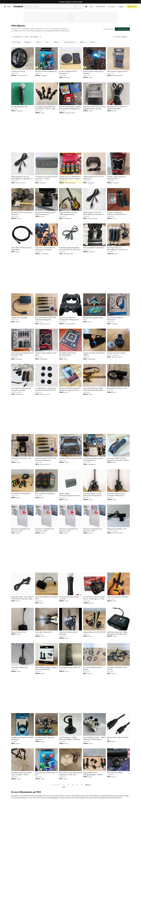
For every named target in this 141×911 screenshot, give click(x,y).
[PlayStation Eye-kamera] (118, 759)
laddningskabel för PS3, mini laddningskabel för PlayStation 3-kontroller (22, 178)
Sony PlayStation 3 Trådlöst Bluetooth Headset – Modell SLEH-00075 (70, 738)
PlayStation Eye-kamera (114, 772)
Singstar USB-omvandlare (19, 317)
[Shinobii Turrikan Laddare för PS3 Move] (46, 340)
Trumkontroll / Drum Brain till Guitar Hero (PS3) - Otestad (46, 178)
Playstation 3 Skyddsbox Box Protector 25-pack (44, 530)
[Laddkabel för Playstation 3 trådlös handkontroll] (22, 724)
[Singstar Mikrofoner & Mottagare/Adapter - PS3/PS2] (94, 759)
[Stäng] (139, 2)
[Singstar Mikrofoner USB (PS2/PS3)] (94, 619)
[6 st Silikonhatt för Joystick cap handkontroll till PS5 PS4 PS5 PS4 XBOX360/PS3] (46, 375)
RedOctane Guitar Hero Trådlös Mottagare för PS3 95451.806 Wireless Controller (117, 633)
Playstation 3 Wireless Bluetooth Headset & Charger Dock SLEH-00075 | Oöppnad (69, 389)
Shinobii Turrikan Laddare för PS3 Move (45, 354)
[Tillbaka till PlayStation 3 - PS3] (12, 36)
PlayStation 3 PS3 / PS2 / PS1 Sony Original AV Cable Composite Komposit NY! (94, 108)
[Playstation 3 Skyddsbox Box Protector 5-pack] (22, 516)
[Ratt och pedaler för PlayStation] (94, 234)
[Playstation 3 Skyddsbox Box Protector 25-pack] (46, 516)
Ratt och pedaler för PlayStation (93, 247)
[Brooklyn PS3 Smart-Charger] (118, 340)
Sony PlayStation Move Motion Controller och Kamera (21, 389)
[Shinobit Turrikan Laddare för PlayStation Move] (118, 163)
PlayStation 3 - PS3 (21, 37)
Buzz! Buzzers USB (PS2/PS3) (20, 493)
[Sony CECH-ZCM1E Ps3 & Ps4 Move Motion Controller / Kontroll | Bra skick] (118, 445)
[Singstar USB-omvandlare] (22, 304)
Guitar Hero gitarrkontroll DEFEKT (118, 597)
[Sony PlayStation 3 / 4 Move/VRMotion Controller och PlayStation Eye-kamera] (118, 234)
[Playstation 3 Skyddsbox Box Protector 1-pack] (70, 516)
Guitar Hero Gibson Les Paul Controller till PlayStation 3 (116, 494)
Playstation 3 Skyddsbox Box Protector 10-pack (92, 530)
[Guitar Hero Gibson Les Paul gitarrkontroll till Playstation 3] (94, 480)
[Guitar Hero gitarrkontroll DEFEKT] (118, 584)
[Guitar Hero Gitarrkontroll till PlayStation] (70, 619)
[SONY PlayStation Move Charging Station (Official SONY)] (46, 654)
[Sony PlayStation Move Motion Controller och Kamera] (22, 375)
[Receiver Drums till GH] (22, 619)
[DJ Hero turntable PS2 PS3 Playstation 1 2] (70, 58)
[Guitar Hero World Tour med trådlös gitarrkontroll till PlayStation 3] (70, 199)
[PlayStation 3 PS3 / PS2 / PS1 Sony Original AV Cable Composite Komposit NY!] (94, 93)
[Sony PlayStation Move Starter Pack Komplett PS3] (94, 445)
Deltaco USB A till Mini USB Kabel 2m (117, 738)
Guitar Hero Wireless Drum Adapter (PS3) (46, 598)
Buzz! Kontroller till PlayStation (45, 493)
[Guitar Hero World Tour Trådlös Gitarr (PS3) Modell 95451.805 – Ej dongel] (94, 375)
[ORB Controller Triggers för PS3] (118, 58)
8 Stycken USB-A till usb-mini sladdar (92, 668)
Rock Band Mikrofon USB (19, 106)
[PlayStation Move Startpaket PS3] (46, 58)
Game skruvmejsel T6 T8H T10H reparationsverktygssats (45, 318)
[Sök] (75, 6)
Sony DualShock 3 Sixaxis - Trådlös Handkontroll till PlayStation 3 (94, 738)
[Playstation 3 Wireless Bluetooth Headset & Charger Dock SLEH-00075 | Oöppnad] (70, 375)
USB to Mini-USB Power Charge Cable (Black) (21, 248)
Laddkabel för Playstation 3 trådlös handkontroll (22, 738)
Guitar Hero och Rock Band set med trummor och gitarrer (45, 248)
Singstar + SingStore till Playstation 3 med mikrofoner (116, 213)
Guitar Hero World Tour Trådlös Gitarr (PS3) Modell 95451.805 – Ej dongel (94, 389)
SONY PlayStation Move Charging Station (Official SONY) (46, 668)
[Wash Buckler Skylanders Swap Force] (94, 304)
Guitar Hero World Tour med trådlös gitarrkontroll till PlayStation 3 (68, 213)
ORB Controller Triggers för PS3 (117, 71)
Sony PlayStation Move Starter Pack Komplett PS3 (93, 459)
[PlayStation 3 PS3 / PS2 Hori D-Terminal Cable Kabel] (118, 93)
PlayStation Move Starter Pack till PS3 (46, 773)
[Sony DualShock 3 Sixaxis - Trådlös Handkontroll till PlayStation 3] (94, 724)
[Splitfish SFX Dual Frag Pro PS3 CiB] (70, 445)
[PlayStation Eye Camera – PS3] (118, 375)
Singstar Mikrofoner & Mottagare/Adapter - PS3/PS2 (93, 773)
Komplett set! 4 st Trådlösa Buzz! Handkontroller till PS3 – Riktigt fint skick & (70, 178)
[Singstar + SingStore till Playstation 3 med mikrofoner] (118, 199)
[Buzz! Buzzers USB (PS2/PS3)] (22, 480)
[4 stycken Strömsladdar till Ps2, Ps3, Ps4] (118, 654)
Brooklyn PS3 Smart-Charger (116, 353)
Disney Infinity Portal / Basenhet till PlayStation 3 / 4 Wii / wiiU (70, 773)
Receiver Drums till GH (18, 632)
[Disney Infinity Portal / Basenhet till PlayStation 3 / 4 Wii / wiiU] (70, 759)
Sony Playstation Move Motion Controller (69, 598)
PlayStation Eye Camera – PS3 (117, 388)
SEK (91, 6)
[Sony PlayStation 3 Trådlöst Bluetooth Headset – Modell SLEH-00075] (70, 724)
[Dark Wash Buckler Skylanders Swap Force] (46, 724)
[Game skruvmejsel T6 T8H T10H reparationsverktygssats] (46, 304)
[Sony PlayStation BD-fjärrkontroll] (70, 654)
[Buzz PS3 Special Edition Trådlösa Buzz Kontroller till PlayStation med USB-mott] (70, 93)
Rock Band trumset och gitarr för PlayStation (21, 213)
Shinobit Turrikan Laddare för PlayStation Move (116, 178)
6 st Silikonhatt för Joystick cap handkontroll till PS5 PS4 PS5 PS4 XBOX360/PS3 (46, 389)
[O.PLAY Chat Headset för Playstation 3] (118, 304)
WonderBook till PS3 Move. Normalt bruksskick (68, 354)
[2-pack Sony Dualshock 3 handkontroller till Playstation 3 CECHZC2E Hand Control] (70, 304)
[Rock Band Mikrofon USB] (22, 93)
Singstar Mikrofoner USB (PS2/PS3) (94, 632)
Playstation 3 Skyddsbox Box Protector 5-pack (20, 530)
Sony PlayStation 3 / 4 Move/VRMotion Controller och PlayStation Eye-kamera (117, 249)
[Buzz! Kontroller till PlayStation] (46, 480)
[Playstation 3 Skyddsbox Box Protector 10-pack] (94, 516)
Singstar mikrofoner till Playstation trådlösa (94, 354)
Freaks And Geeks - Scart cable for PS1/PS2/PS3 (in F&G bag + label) (22, 598)
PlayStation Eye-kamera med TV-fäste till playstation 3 (45, 213)
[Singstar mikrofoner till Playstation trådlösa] (94, 340)
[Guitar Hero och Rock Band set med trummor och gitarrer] (46, 234)
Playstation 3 (15, 796)
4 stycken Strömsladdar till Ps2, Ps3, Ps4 (117, 668)
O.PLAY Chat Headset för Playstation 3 (115, 318)
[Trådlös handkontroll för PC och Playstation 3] (94, 163)
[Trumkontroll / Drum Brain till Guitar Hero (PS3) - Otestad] (46, 163)
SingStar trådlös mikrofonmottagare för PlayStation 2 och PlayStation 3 (70, 495)
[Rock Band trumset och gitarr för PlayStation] (22, 199)
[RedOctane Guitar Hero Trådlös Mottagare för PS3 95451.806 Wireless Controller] (118, 619)
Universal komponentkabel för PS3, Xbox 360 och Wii (22, 354)
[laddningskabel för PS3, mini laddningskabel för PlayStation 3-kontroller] (22, 163)
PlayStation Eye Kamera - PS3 (116, 529)
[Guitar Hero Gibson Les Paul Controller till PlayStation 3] (118, 480)
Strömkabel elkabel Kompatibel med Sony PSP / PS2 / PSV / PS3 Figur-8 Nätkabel (69, 249)
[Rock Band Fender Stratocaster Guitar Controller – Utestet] (22, 759)
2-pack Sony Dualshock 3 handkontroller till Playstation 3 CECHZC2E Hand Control (69, 319)
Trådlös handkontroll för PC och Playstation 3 (93, 178)
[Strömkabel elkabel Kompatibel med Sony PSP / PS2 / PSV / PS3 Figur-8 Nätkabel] (70, 234)
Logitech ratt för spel (18, 71)
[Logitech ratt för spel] (22, 58)
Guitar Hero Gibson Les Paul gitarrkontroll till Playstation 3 (92, 494)
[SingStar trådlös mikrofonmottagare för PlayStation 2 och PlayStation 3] (70, 480)
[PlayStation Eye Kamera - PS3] (118, 516)
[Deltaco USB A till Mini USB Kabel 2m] (118, 724)
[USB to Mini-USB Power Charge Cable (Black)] (22, 234)
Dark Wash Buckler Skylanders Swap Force (44, 738)
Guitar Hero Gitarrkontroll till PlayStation (68, 633)
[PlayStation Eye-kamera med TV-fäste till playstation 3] (46, 199)
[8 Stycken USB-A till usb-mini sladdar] (94, 654)
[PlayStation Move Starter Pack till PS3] (46, 759)
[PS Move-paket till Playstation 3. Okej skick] (94, 58)
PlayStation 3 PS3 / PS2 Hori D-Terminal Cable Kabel (117, 107)
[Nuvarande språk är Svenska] (86, 6)
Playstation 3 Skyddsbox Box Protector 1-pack (68, 530)
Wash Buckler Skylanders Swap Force (93, 318)
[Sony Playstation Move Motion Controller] (70, 584)
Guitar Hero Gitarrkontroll (43, 632)
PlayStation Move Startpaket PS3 (46, 71)
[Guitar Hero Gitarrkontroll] (46, 619)
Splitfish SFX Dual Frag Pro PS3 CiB (70, 458)
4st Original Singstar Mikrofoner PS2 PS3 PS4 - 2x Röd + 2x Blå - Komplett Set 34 (45, 108)
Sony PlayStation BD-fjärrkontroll (69, 667)
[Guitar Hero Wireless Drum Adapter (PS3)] (46, 584)
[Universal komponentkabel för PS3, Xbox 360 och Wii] (22, 340)
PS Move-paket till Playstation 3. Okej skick (93, 72)
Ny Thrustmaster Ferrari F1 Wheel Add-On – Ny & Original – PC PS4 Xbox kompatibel (94, 598)
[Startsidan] (18, 6)
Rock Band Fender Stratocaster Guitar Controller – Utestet (21, 773)
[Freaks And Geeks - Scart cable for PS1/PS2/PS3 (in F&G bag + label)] (22, 584)
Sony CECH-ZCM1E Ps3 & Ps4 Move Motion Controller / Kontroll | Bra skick (118, 459)
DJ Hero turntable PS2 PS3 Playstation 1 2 (68, 72)
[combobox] (51, 6)
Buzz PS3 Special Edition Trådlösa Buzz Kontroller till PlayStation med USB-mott (70, 108)
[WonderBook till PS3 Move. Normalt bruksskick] (70, 340)
